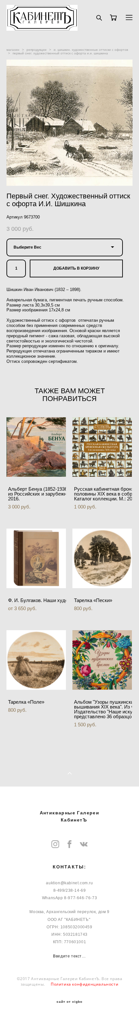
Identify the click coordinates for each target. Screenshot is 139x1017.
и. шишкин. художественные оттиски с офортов (91, 49)
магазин (12, 49)
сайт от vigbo (69, 1001)
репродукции (37, 49)
